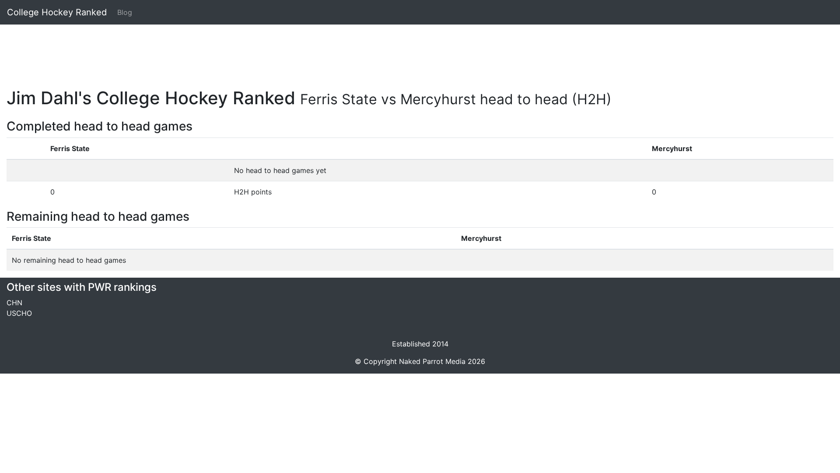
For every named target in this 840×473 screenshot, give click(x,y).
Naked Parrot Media (432, 361)
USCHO (19, 313)
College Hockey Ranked (57, 12)
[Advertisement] (269, 51)
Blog (124, 12)
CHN (14, 302)
